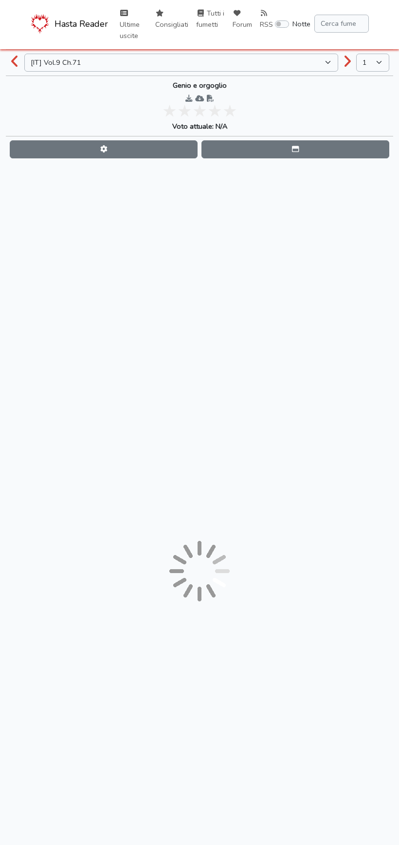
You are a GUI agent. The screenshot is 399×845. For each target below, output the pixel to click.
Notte (301, 24)
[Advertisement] (199, 184)
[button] (104, 149)
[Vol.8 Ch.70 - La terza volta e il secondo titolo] (15, 62)
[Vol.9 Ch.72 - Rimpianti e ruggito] (347, 62)
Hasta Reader (80, 24)
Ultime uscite (130, 29)
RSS (266, 24)
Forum (242, 24)
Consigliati (171, 24)
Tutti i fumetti (210, 18)
